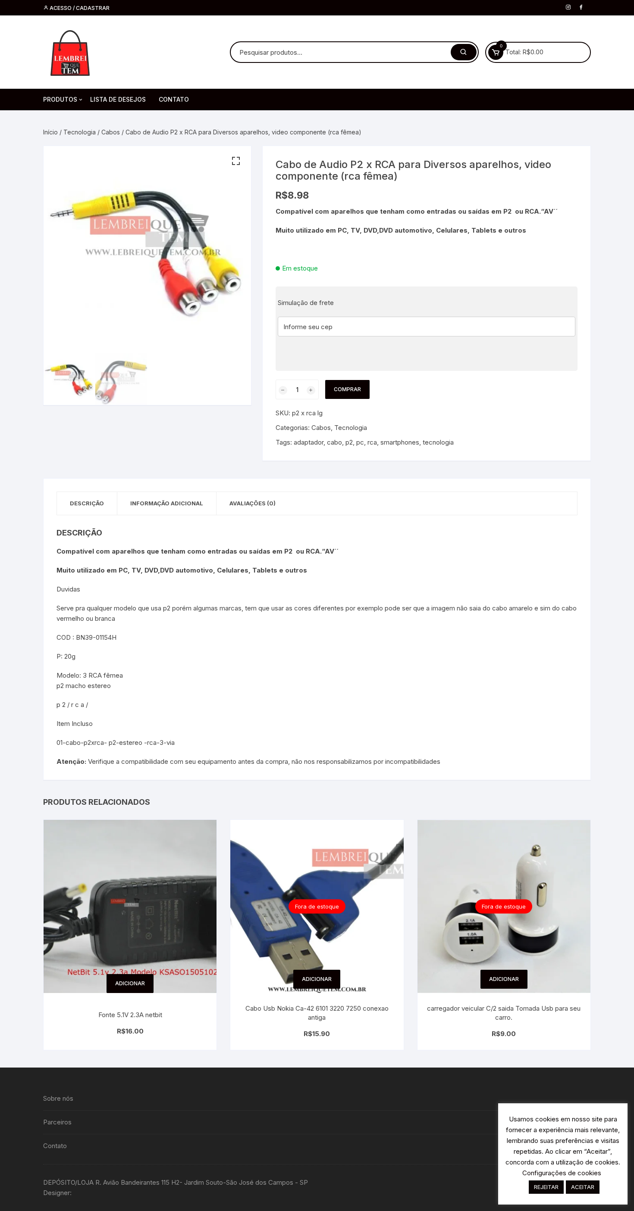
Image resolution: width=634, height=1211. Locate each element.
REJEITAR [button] (546, 1186)
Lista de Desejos (118, 99)
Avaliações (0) (252, 503)
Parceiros (57, 1122)
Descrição (87, 503)
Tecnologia (79, 132)
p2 (349, 442)
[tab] (87, 503)
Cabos (110, 132)
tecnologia (438, 442)
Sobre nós (58, 1098)
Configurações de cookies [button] (561, 1173)
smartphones (399, 442)
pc (360, 442)
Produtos (60, 99)
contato (174, 99)
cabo (334, 442)
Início (50, 132)
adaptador (308, 442)
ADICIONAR (130, 983)
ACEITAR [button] (582, 1186)
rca (372, 442)
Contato (55, 1146)
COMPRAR (347, 389)
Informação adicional (166, 503)
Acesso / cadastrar (79, 8)
